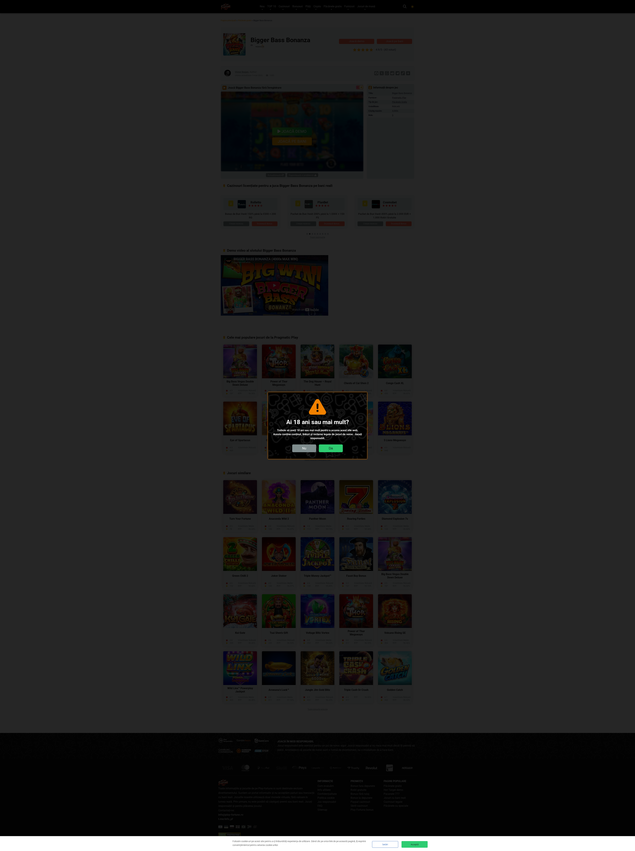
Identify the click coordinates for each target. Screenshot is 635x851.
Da (331, 448)
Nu (304, 448)
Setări (385, 844)
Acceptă (415, 844)
